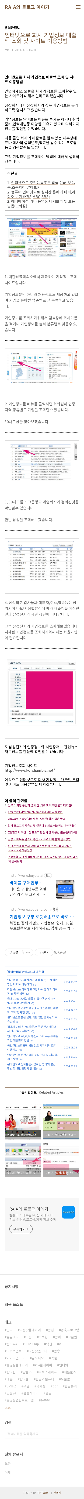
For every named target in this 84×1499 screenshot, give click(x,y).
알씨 (58, 1337)
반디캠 (24, 1379)
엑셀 (54, 1358)
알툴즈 (27, 1372)
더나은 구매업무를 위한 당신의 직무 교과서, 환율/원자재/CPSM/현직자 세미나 (28, 891)
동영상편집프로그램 (20, 1400)
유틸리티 (13, 1337)
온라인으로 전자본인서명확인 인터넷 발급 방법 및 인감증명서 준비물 (31, 1066)
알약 (10, 1330)
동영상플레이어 (17, 1365)
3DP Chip (31, 1344)
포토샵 (43, 1337)
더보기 (8, 1408)
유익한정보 (14, 972)
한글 (49, 1393)
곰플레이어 (30, 1393)
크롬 (29, 1337)
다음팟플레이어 (30, 1330)
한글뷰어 (71, 1386)
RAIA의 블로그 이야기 (27, 7)
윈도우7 (12, 1344)
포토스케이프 (48, 1372)
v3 (61, 1344)
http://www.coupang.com (30, 909)
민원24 (11, 1393)
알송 (57, 1351)
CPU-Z (11, 1386)
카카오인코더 (16, 1358)
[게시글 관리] (28, 952)
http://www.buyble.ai (26, 875)
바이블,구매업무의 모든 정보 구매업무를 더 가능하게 (27, 882)
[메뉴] (78, 7)
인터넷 (63, 1365)
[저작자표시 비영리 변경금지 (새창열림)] (59, 952)
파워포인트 (14, 1351)
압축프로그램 (70, 1330)
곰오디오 (38, 1358)
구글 (26, 1386)
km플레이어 (43, 1365)
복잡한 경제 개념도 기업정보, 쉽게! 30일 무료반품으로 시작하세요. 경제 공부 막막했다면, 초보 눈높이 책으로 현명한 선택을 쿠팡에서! (42, 925)
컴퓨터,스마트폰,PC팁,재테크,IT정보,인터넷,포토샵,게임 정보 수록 (32, 1217)
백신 (49, 1344)
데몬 (10, 1379)
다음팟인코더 (38, 1351)
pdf (55, 1386)
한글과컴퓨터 (45, 1379)
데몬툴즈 (70, 1372)
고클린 (72, 1337)
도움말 (65, 1379)
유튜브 (45, 1400)
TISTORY (43, 1493)
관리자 (57, 1493)
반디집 (11, 1372)
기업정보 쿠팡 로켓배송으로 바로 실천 (42, 916)
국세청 (41, 1386)
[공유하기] (22, 952)
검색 (74, 1433)
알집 (51, 1330)
